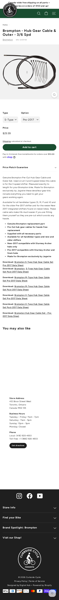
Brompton (8, 39)
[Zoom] (54, 95)
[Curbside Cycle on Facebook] (29, 496)
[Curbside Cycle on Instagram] (19, 496)
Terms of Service (37, 581)
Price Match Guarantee (15, 167)
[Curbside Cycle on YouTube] (40, 496)
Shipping (7, 141)
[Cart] (46, 13)
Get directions (18, 445)
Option (25, 113)
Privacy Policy (20, 581)
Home (5, 25)
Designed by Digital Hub (19, 585)
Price (5, 127)
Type (5, 113)
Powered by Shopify (42, 585)
